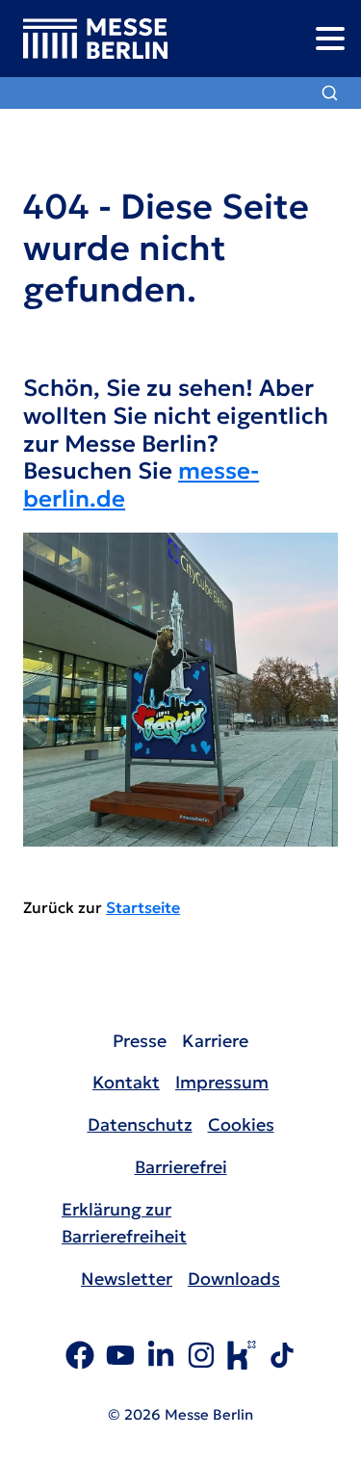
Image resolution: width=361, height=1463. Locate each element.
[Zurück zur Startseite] (84, 39)
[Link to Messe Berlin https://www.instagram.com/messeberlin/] (201, 1358)
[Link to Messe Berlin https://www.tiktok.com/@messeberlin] (282, 1358)
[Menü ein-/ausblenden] (330, 38)
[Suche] (330, 93)
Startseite (143, 907)
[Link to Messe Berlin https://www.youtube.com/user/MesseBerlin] (120, 1358)
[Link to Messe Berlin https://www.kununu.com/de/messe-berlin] (241, 1358)
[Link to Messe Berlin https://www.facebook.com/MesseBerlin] (79, 1358)
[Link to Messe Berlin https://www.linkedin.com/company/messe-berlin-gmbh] (160, 1358)
